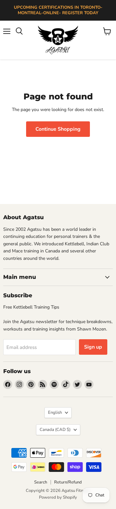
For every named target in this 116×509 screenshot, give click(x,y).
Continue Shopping (58, 129)
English (55, 412)
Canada (55, 430)
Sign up (93, 347)
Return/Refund (68, 482)
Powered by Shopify (58, 497)
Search (40, 482)
